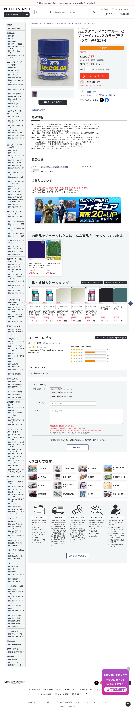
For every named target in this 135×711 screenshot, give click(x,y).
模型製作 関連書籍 (15, 644)
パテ (11, 405)
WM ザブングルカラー (17, 197)
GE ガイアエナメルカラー (17, 169)
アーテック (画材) (15, 623)
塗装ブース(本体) (15, 329)
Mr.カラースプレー (16, 96)
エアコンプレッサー (16, 314)
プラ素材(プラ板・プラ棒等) (17, 421)
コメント (36, 410)
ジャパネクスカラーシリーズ (17, 457)
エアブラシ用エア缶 (16, 322)
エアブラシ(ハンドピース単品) (17, 311)
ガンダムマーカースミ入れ (17, 270)
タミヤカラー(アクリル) (16, 593)
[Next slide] (130, 303)
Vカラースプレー (15, 540)
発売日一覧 (13, 660)
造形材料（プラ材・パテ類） (17, 56)
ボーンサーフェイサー (17, 249)
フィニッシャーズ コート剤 (17, 229)
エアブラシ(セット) (16, 307)
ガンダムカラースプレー (17, 537)
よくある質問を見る (76, 556)
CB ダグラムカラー (16, 192)
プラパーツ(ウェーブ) (16, 487)
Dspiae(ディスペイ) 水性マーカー (17, 282)
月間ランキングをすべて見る (115, 283)
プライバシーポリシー (45, 702)
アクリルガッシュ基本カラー (17, 438)
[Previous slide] (25, 303)
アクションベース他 (16, 634)
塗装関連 (13, 41)
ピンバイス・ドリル (16, 346)
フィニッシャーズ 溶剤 (17, 222)
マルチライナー (15, 290)
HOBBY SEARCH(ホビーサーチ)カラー (17, 200)
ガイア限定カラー (15, 204)
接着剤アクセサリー (16, 387)
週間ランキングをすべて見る (91, 283)
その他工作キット (15, 579)
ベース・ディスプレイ (17, 636)
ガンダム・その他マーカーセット (17, 278)
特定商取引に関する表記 (65, 702)
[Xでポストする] (102, 100)
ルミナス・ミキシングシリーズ (17, 446)
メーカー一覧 (14, 662)
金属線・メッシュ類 (16, 425)
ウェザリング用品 (15, 615)
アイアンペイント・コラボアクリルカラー (17, 471)
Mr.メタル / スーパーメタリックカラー (17, 71)
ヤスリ (12, 359)
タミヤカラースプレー (17, 135)
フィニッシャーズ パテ (17, 233)
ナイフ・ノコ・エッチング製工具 (17, 349)
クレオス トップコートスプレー (17, 100)
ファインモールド (15, 504)
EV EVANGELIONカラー (16, 178)
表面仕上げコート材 (16, 556)
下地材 (12, 553)
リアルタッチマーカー (17, 274)
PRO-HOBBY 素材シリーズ (17, 500)
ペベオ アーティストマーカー (17, 287)
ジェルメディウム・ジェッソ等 (17, 462)
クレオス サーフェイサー (17, 90)
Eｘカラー (13, 153)
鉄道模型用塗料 (15, 621)
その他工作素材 (15, 582)
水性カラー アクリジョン (17, 86)
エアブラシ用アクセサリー (17, 318)
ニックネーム (38, 402)
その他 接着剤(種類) (16, 384)
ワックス (13, 417)
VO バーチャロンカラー (16, 173)
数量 (82, 69)
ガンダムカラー (15, 75)
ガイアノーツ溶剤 (15, 163)
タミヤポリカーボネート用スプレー (17, 532)
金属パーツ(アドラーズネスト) (17, 495)
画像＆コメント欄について (51, 343)
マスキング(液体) (15, 397)
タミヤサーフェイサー (17, 133)
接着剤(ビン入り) (15, 381)
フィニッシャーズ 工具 (17, 236)
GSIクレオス (92, 92)
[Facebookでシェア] (107, 100)
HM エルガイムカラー (17, 194)
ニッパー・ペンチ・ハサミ (17, 342)
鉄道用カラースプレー (17, 543)
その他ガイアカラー (16, 207)
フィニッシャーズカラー (17, 218)
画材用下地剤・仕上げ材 (17, 466)
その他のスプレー (15, 546)
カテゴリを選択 (12, 14)
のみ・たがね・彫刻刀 (17, 356)
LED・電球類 (14, 566)
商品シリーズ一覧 (15, 665)
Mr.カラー (13, 68)
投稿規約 (53, 440)
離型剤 (12, 410)
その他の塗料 (14, 626)
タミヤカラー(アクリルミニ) (17, 122)
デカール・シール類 (16, 509)
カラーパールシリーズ (17, 442)
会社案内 (30, 702)
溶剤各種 (13, 589)
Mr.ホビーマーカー (16, 267)
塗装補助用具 (14, 364)
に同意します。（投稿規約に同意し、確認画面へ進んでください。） (78, 440)
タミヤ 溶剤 (13, 130)
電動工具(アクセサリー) (16, 370)
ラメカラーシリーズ (16, 454)
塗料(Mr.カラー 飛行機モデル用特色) (101, 95)
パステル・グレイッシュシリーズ (17, 450)
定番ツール (13, 36)
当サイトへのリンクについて (85, 702)
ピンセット (13, 353)
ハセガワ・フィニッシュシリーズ (17, 513)
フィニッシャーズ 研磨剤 (17, 225)
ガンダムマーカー (15, 264)
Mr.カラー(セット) (15, 104)
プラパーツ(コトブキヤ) (16, 483)
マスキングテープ (15, 395)
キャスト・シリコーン (17, 408)
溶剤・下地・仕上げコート (17, 47)
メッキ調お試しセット (17, 254)
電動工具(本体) (14, 367)
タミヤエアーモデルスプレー (17, 527)
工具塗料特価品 (15, 28)
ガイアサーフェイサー (17, 160)
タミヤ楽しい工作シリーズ (17, 575)
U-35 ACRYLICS (15, 435)
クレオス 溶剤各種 (15, 94)
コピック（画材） (15, 618)
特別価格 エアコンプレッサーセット (17, 303)
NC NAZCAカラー (15, 165)
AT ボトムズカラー (16, 186)
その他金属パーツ (15, 506)
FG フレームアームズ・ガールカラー (17, 182)
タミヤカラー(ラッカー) (16, 117)
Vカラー (12, 608)
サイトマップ (103, 702)
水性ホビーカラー (15, 77)
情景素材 (13, 572)
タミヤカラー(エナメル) (16, 126)
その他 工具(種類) (15, 374)
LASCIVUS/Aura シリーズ (17, 81)
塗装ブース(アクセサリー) (17, 333)
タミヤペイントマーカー (17, 139)
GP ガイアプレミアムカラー (17, 156)
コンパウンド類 (15, 559)
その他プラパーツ (15, 489)
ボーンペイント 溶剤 (16, 251)
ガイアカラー (14, 150)
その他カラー (14, 106)
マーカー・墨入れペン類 (17, 52)
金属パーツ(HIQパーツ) (17, 492)
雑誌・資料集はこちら (17, 652)
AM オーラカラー (15, 189)
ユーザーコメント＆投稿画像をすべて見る (111, 338)
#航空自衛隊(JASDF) (38, 110)
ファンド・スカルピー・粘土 (16, 414)
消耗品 (12, 38)
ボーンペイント (15, 246)
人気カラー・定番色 (16, 44)
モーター (13, 569)
